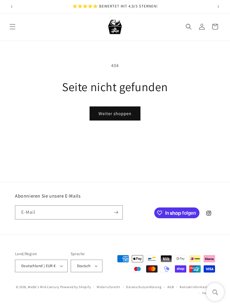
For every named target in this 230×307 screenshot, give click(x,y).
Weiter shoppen (115, 113)
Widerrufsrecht (108, 287)
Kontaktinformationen (197, 287)
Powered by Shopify (75, 287)
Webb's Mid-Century (43, 287)
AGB (170, 287)
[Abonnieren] (115, 212)
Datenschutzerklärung (143, 287)
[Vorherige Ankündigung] (11, 6)
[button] (12, 26)
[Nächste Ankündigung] (218, 6)
